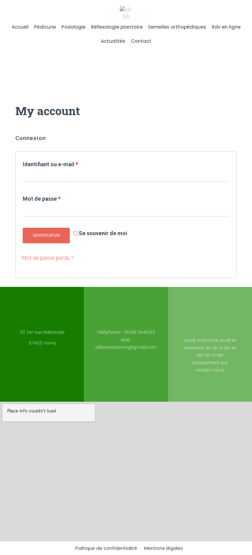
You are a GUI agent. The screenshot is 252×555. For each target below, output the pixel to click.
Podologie (73, 27)
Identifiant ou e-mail (50, 164)
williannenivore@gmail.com (126, 347)
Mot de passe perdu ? (48, 258)
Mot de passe (42, 198)
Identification (46, 235)
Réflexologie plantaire (117, 27)
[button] (235, 69)
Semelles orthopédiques (177, 27)
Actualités (113, 41)
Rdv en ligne (226, 27)
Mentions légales (163, 548)
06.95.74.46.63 (139, 332)
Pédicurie (45, 27)
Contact (141, 41)
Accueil (20, 27)
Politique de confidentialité (106, 548)
